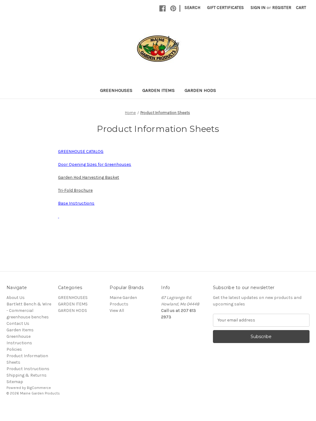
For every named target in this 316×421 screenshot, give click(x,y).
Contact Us (17, 323)
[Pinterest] (173, 8)
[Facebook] (162, 8)
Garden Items (20, 330)
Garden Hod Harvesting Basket (88, 177)
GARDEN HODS (200, 90)
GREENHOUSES (116, 90)
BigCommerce (39, 388)
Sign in (258, 7)
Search (192, 7)
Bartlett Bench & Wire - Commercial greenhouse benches (28, 310)
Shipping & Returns (26, 375)
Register (281, 7)
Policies (14, 349)
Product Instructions (27, 368)
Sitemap (14, 381)
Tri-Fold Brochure (75, 190)
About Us (15, 297)
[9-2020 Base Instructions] (58, 216)
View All (117, 310)
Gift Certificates (225, 7)
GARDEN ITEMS (158, 90)
